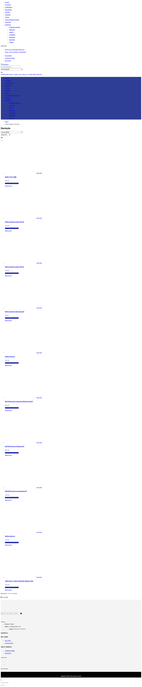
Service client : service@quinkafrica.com (14, 49)
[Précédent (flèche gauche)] (1, 685)
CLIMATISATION (8, 7)
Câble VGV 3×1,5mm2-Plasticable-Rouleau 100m (19, 581)
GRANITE (11, 32)
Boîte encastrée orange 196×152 (14, 267)
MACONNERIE (8, 10)
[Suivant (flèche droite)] (3, 685)
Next (7, 597)
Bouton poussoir (10, 356)
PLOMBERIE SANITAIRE (14, 27)
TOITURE (7, 17)
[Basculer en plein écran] (5, 682)
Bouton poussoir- (10, 536)
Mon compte (8, 640)
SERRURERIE (12, 40)
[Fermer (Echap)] (1, 682)
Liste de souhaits (9, 643)
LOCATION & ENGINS (10, 58)
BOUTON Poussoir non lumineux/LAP (16, 491)
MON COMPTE (8, 55)
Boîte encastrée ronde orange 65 (14, 311)
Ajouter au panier (9, 183)
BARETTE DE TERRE (10, 177)
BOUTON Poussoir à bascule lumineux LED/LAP (19, 401)
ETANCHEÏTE (8, 22)
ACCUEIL (7, 2)
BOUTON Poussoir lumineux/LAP (14, 446)
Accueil (7, 121)
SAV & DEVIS (8, 60)
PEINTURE (7, 12)
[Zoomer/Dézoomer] (7, 682)
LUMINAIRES (12, 35)
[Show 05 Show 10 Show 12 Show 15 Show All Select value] (6, 134)
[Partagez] (3, 682)
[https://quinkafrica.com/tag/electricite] (1, 137)
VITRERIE (11, 42)
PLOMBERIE (8, 15)
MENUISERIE (12, 37)
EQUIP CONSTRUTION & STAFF (12, 20)
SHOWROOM (8, 25)
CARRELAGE (12, 30)
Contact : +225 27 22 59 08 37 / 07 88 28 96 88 (15, 52)
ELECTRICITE (8, 5)
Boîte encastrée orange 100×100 (14, 222)
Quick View (39, 173)
